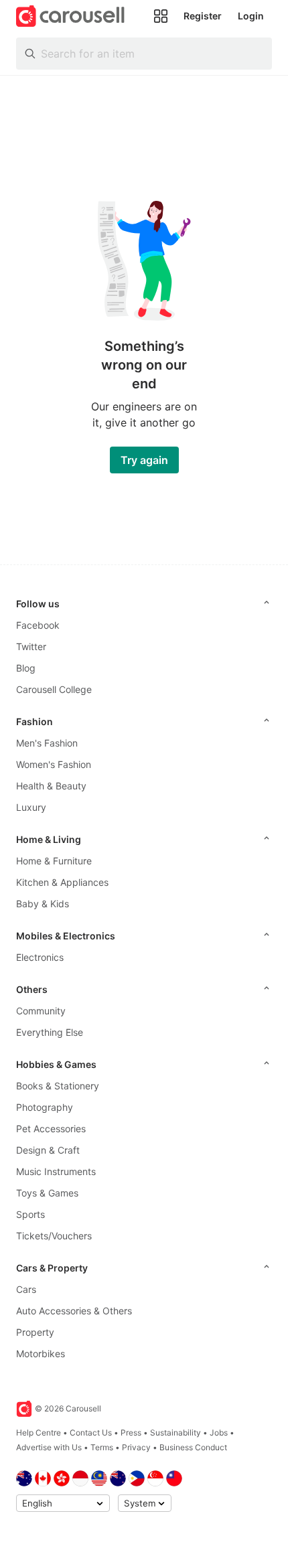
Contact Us (91, 1432)
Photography (44, 1107)
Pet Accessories (51, 1128)
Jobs (219, 1432)
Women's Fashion (53, 764)
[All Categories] (160, 16)
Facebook (38, 625)
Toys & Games (47, 1193)
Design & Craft (48, 1150)
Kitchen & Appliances (62, 882)
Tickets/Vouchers (54, 1235)
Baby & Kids (42, 903)
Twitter (31, 646)
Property (35, 1332)
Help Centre (38, 1432)
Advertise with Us (49, 1447)
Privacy (136, 1447)
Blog (25, 668)
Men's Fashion (47, 743)
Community (41, 1010)
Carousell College (54, 689)
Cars (26, 1289)
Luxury (31, 807)
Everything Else (49, 1032)
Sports (30, 1214)
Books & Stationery (57, 1085)
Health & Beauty (51, 785)
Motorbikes (40, 1353)
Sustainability (175, 1432)
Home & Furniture (54, 860)
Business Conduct (193, 1447)
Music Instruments (56, 1171)
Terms (101, 1447)
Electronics (40, 957)
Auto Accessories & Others (74, 1310)
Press (131, 1432)
